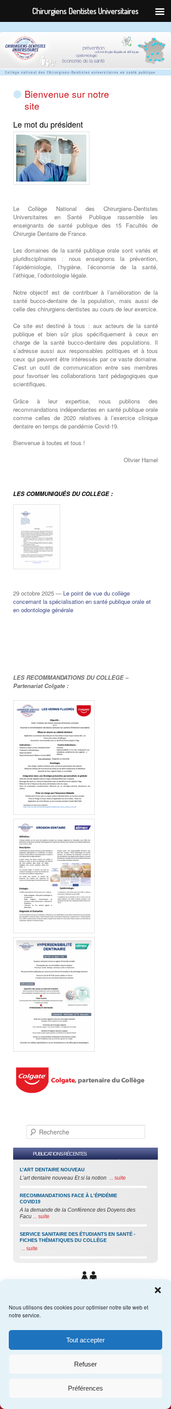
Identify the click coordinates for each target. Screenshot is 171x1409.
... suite (117, 1178)
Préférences (85, 1388)
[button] (157, 1290)
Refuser (85, 1364)
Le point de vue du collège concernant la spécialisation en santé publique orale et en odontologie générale (82, 601)
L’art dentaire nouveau (52, 1169)
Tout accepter (85, 1340)
